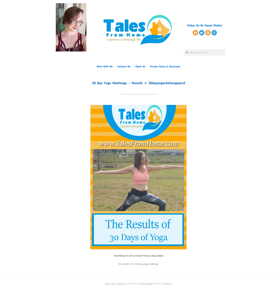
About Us (140, 66)
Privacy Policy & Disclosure (165, 66)
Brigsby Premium (146, 283)
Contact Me (124, 66)
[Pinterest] (208, 32)
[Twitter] (201, 32)
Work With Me (105, 66)
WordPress (167, 283)
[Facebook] (195, 32)
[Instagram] (214, 32)
